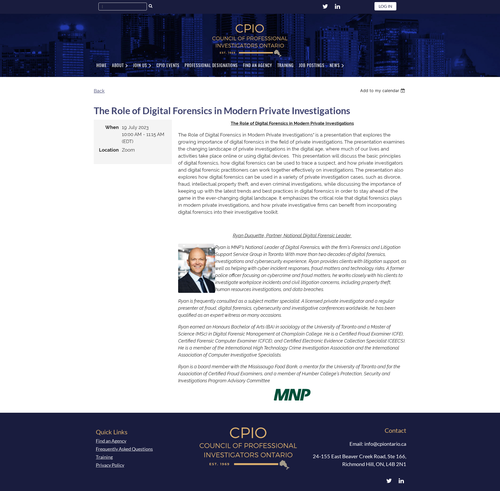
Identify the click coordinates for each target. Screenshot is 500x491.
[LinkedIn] (337, 6)
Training (104, 457)
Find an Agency (111, 441)
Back (99, 91)
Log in (385, 6)
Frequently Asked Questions (124, 449)
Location (109, 150)
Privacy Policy (110, 465)
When (112, 127)
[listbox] (383, 90)
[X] (325, 6)
